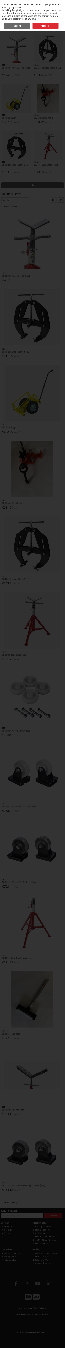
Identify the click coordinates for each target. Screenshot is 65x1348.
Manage (17, 26)
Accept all (45, 26)
